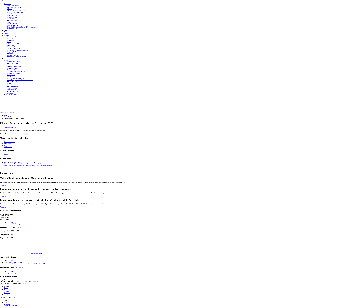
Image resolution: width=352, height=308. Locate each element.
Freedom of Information (14, 73)
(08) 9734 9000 (10, 222)
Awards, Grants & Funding (15, 12)
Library (9, 9)
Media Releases (8, 143)
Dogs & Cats (11, 38)
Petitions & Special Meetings (15, 70)
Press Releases (11, 90)
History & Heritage (12, 15)
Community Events (9, 142)
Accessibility (7, 304)
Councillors (10, 65)
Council (6, 60)
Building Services (12, 37)
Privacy (6, 302)
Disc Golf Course (12, 23)
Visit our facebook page (34, 253)
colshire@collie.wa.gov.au (15, 224)
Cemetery (10, 53)
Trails (9, 22)
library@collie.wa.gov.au (15, 262)
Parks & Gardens (12, 17)
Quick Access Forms (10, 94)
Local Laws (10, 76)
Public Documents (12, 68)
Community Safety (12, 20)
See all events (4, 154)
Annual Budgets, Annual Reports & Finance (20, 80)
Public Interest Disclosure (14, 85)
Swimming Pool (12, 28)
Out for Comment (12, 91)
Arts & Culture (11, 19)
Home (5, 115)
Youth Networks (12, 14)
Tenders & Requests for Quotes (16, 71)
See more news (4, 169)
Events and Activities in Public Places (18, 50)
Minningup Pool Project (14, 5)
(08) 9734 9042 (10, 260)
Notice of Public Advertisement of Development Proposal (20, 162)
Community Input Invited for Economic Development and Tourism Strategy (25, 164)
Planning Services (12, 55)
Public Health (11, 40)
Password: (3, 134)
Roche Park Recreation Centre (16, 10)
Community (7, 4)
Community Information (14, 7)
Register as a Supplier (13, 61)
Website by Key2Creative (11, 305)
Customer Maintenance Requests (16, 56)
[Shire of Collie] (5, 1)
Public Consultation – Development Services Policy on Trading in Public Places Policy (29, 165)
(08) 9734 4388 (10, 271)
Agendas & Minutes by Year (15, 78)
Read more (3, 185)
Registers (10, 93)
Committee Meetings (13, 86)
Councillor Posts (8, 117)
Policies (9, 83)
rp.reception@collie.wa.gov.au (16, 273)
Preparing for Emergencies (15, 52)
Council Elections (12, 81)
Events (6, 33)
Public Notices (8, 147)
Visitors (6, 30)
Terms (5, 300)
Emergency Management (14, 47)
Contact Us (7, 58)
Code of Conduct (12, 88)
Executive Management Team (16, 66)
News (5, 32)
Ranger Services (12, 45)
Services (6, 35)
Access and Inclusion (13, 48)
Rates (9, 42)
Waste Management (13, 43)
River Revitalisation (13, 25)
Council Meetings (12, 63)
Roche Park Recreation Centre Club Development (21, 27)
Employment (11, 75)
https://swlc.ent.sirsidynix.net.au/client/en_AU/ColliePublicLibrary (28, 264)
